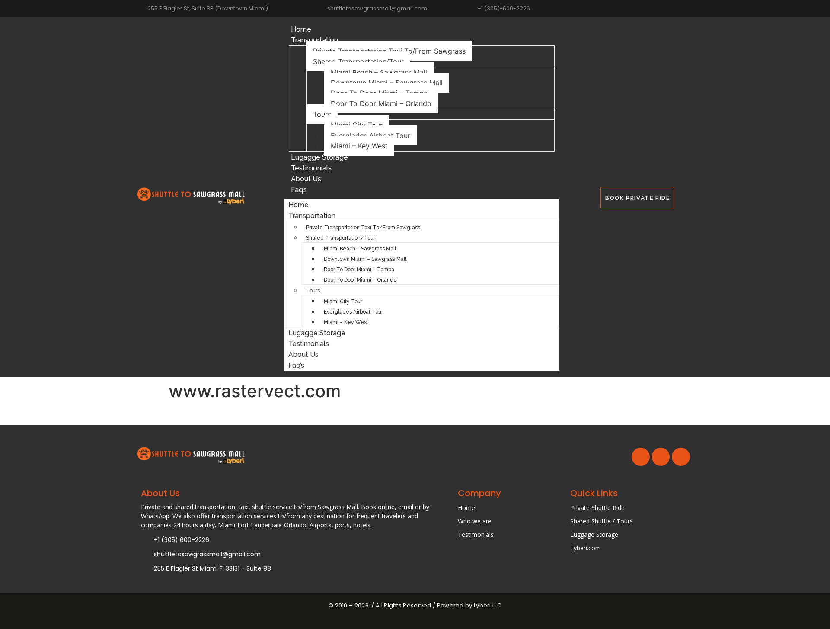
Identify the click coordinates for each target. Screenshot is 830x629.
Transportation (314, 40)
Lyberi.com (585, 548)
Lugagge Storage (319, 157)
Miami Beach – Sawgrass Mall (379, 72)
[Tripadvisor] (689, 8)
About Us (306, 179)
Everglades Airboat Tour (370, 135)
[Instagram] (658, 8)
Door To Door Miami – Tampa (379, 93)
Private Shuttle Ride (597, 508)
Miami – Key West (359, 145)
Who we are (475, 521)
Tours (322, 114)
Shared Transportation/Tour (358, 61)
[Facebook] (674, 8)
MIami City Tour (357, 125)
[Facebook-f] (641, 457)
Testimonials (311, 168)
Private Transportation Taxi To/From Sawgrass (389, 51)
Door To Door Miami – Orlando (381, 103)
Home (301, 29)
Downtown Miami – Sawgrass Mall (387, 82)
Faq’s (299, 190)
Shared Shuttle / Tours (601, 521)
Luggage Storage (594, 534)
